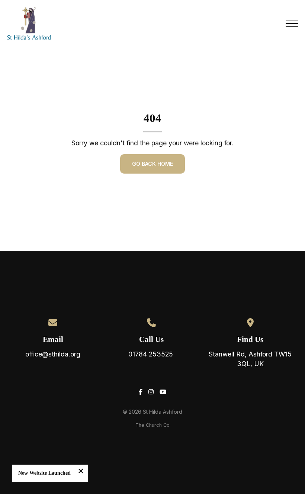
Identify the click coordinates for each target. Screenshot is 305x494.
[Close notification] (81, 472)
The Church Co (152, 425)
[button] (292, 23)
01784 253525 (151, 354)
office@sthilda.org (52, 354)
